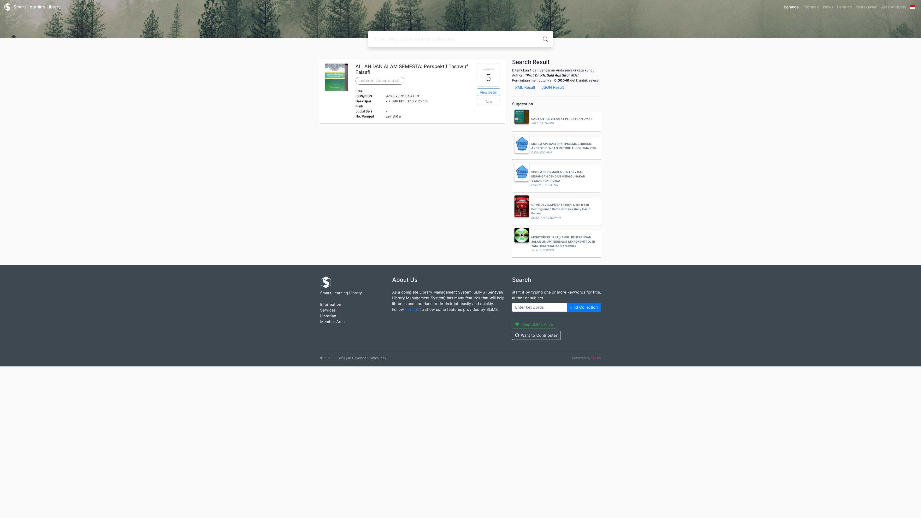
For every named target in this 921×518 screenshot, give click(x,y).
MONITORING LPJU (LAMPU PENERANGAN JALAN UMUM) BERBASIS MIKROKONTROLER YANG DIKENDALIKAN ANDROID (563, 241)
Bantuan (844, 7)
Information (330, 304)
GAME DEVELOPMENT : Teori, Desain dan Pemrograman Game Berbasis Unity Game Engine (560, 209)
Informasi (811, 7)
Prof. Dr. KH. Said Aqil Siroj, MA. (380, 80)
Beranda (791, 7)
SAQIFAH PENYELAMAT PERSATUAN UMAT (561, 119)
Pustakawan (866, 7)
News (828, 7)
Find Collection (584, 307)
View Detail (488, 92)
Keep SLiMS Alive (537, 324)
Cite (488, 102)
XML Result (525, 87)
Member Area (332, 321)
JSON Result (553, 87)
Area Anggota (893, 7)
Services (328, 310)
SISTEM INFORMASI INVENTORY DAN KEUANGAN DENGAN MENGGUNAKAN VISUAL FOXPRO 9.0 (558, 176)
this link (412, 309)
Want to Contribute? (539, 335)
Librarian (328, 315)
